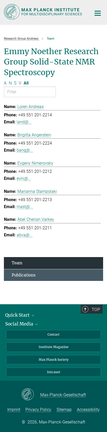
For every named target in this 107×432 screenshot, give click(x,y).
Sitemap (64, 409)
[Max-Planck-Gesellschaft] (30, 394)
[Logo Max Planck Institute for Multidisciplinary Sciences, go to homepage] (44, 12)
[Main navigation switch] (97, 13)
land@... (24, 121)
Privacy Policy (38, 409)
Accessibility (88, 409)
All (26, 83)
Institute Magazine (54, 347)
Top (96, 309)
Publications (24, 275)
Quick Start (18, 315)
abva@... (25, 234)
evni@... (24, 178)
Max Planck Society (54, 360)
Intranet (53, 372)
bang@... (25, 150)
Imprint (13, 409)
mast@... (25, 206)
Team (17, 262)
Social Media (19, 324)
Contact (53, 334)
